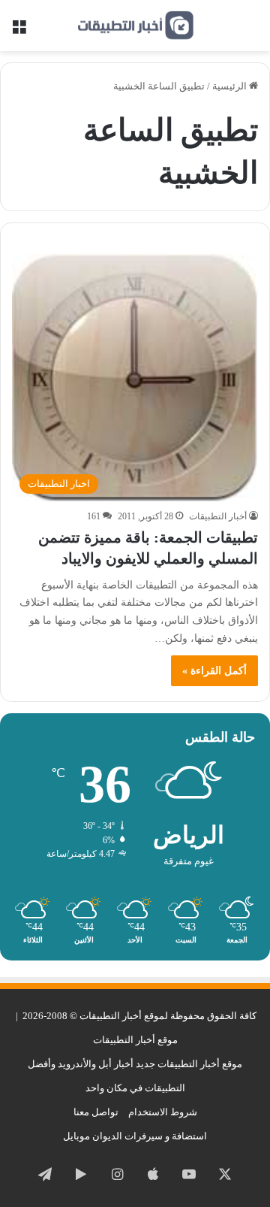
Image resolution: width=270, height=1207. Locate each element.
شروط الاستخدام (162, 1112)
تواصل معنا (96, 1112)
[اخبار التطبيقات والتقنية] (135, 26)
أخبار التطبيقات (218, 516)
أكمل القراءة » (214, 670)
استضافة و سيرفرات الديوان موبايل (135, 1136)
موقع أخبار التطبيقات (135, 1039)
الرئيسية (230, 86)
